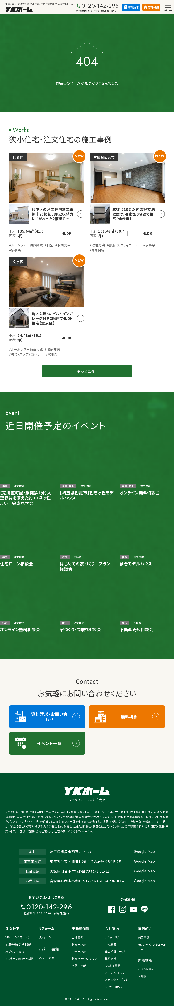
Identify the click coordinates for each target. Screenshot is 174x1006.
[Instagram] (122, 909)
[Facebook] (111, 909)
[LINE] (144, 909)
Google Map (144, 852)
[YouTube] (133, 909)
